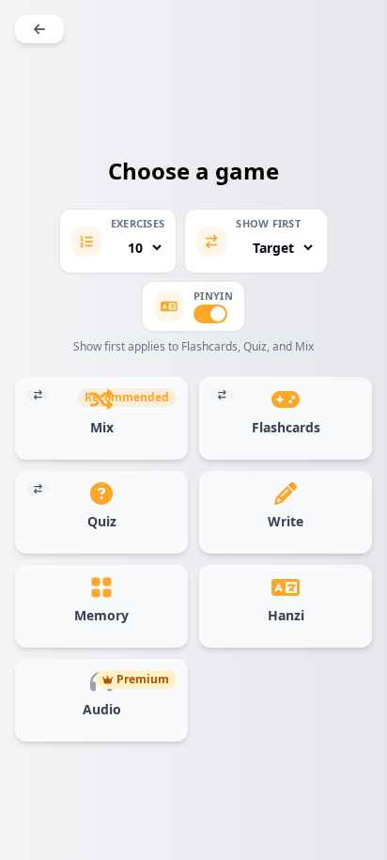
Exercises (137, 223)
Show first (268, 223)
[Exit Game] (39, 29)
